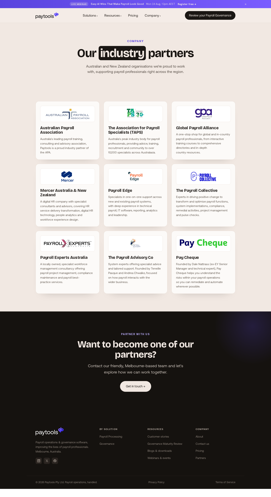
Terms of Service (225, 482)
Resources (112, 15)
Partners (201, 458)
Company (153, 15)
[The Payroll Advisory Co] (135, 245)
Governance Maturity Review (164, 443)
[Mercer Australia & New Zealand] (67, 178)
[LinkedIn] (39, 461)
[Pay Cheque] (203, 245)
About (199, 436)
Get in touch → (135, 386)
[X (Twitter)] (47, 461)
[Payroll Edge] (135, 178)
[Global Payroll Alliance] (203, 116)
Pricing (133, 15)
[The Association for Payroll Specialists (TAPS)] (135, 116)
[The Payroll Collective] (203, 178)
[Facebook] (55, 461)
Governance (107, 443)
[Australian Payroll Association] (67, 116)
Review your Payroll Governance (210, 15)
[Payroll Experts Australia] (67, 245)
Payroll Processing (111, 436)
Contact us (202, 443)
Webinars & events (159, 458)
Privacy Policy (156, 482)
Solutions (90, 15)
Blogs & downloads (159, 450)
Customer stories (158, 436)
